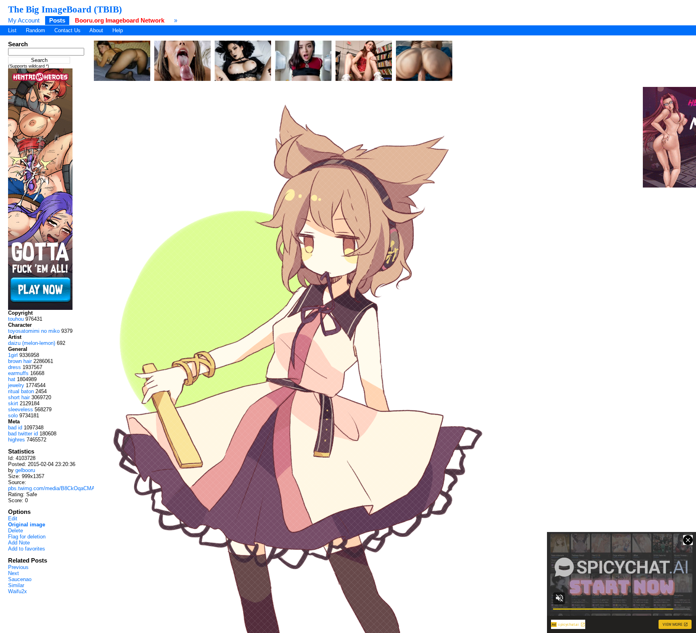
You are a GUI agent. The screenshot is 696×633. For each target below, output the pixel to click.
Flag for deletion (27, 537)
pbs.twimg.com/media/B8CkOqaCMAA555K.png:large (71, 488)
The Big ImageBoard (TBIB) (65, 9)
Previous (18, 567)
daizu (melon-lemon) (31, 343)
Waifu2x (17, 591)
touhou (16, 319)
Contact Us (67, 30)
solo (13, 415)
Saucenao (19, 579)
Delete (15, 531)
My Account (23, 20)
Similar (16, 585)
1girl (13, 355)
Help (117, 30)
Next (13, 573)
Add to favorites (26, 549)
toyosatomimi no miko (34, 331)
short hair (19, 397)
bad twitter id (23, 434)
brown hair (20, 361)
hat (11, 379)
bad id (15, 428)
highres (16, 440)
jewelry (16, 385)
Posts (57, 20)
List (12, 30)
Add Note (19, 543)
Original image (26, 525)
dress (14, 367)
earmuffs (18, 373)
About (96, 30)
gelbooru (25, 470)
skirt (13, 403)
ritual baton (21, 391)
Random (35, 30)
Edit (12, 518)
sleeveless (20, 409)
